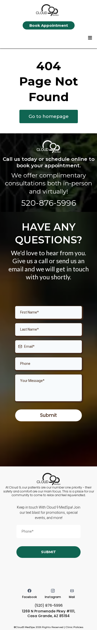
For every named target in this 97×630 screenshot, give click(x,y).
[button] (90, 38)
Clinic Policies (74, 627)
